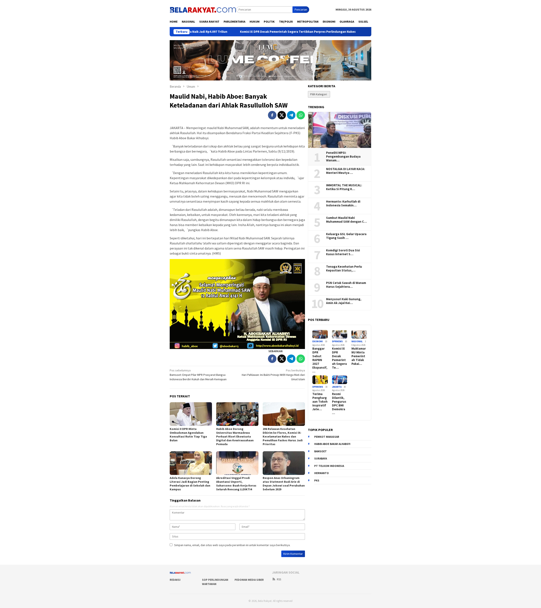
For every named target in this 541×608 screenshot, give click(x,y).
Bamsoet (320, 451)
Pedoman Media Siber (249, 580)
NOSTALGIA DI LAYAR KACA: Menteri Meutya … (345, 171)
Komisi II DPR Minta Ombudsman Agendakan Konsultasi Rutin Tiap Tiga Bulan (188, 434)
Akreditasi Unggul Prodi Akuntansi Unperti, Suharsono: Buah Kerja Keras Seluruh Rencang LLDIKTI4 (236, 483)
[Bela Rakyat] (203, 9)
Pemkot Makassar (326, 436)
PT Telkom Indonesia (329, 466)
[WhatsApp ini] (300, 115)
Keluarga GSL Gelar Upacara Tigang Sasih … (346, 236)
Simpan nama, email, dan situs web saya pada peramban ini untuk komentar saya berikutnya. (232, 545)
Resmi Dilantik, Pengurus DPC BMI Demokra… (339, 403)
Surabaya (320, 458)
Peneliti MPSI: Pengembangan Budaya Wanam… (343, 156)
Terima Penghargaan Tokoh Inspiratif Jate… (320, 401)
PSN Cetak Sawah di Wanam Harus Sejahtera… (346, 285)
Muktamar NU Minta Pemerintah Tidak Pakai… (358, 356)
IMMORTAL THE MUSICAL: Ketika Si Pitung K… (344, 187)
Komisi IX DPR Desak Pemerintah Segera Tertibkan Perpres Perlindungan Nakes (262, 32)
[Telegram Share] (291, 115)
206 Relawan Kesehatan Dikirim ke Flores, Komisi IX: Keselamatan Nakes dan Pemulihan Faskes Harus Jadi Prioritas (283, 436)
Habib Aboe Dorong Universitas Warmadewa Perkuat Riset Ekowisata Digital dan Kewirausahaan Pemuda (235, 436)
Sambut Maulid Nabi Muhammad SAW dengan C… (346, 220)
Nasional (357, 341)
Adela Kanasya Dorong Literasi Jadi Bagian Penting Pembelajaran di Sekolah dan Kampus (190, 483)
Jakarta (337, 386)
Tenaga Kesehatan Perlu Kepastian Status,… (344, 268)
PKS (316, 480)
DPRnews (337, 341)
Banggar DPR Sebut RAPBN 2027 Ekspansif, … (319, 360)
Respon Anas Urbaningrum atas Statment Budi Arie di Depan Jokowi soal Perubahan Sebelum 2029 (284, 483)
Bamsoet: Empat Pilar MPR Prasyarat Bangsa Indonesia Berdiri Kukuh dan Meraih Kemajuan (198, 374)
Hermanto (321, 473)
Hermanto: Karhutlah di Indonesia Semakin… (343, 203)
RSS (279, 579)
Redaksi (175, 580)
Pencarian (301, 9)
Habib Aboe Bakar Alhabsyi (332, 444)
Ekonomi (317, 341)
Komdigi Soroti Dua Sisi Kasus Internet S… (343, 252)
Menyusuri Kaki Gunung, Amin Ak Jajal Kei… (343, 301)
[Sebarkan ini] (272, 115)
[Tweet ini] (281, 115)
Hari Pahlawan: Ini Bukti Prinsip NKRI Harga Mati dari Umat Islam (273, 374)
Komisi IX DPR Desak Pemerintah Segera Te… (339, 358)
